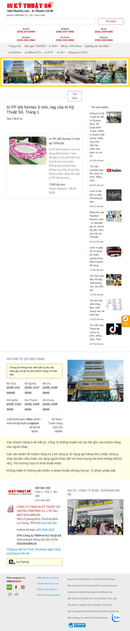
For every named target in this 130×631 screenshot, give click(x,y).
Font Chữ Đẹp (93, 618)
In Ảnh (53, 46)
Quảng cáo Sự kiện (96, 46)
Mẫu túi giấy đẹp (111, 611)
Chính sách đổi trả (47, 589)
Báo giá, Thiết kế (35, 46)
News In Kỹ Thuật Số (95, 579)
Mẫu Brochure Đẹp (95, 611)
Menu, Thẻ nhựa (71, 46)
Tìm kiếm (110, 21)
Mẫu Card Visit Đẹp (93, 598)
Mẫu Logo (72, 586)
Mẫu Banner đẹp (75, 605)
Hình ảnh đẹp (83, 586)
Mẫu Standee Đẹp (76, 598)
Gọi (126, 323)
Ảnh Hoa (100, 586)
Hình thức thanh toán (48, 595)
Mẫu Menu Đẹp (90, 605)
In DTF (49, 52)
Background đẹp (75, 592)
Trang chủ (15, 46)
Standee (104, 618)
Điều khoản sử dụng (48, 577)
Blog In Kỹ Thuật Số (77, 579)
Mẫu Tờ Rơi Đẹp (105, 605)
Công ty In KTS (77, 52)
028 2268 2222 (45, 529)
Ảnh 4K (92, 586)
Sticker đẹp (107, 592)
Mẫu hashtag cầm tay (77, 618)
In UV (60, 52)
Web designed (15, 577)
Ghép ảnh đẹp (110, 586)
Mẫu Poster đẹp (109, 598)
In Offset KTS (33, 52)
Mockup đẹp (88, 592)
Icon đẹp (98, 592)
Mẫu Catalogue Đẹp (77, 611)
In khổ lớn (15, 52)
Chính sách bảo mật (48, 583)
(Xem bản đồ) (48, 523)
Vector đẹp (110, 579)
